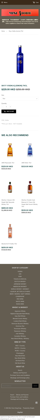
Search (20, 370)
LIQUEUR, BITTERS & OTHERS (20, 291)
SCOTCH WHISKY (20, 281)
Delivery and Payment (20, 373)
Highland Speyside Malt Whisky (20, 313)
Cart (37, 2)
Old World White (20, 363)
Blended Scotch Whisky (20, 318)
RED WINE (20, 299)
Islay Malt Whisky (20, 316)
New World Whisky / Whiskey (20, 338)
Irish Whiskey (20, 333)
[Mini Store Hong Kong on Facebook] (37, 403)
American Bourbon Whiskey (20, 323)
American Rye (20, 326)
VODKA (20, 271)
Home (3, 31)
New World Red (20, 355)
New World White (20, 358)
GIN (20, 274)
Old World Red (20, 360)
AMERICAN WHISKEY (20, 286)
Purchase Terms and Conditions (20, 375)
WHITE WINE (20, 301)
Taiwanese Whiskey (20, 331)
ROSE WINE (20, 304)
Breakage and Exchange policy (20, 378)
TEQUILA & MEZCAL (20, 279)
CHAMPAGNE (20, 296)
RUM (20, 276)
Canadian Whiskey (20, 336)
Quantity (4, 103)
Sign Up (35, 386)
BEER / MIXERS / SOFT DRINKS (20, 294)
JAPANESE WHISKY (20, 284)
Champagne (20, 353)
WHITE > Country (20, 348)
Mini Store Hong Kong (15, 408)
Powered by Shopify (28, 408)
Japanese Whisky (20, 311)
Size (2, 95)
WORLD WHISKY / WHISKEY (20, 289)
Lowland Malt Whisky (20, 321)
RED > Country (20, 345)
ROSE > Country (20, 350)
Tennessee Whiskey (20, 328)
